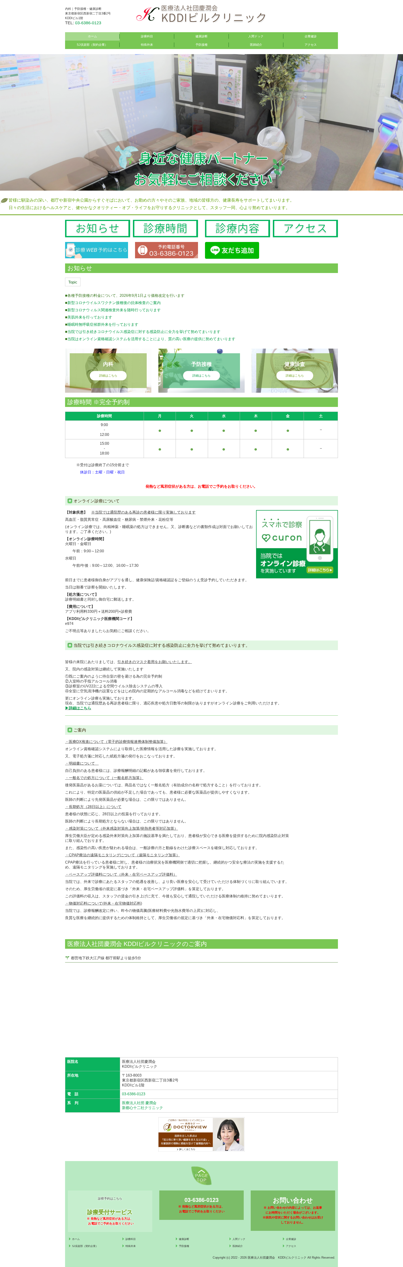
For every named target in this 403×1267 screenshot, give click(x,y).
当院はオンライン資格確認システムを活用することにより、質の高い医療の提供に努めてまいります (151, 339)
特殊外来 (147, 44)
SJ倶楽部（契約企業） (92, 44)
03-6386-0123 (88, 23)
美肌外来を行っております (89, 317)
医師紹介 (256, 44)
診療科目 (147, 36)
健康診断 (201, 36)
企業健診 (311, 36)
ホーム (92, 36)
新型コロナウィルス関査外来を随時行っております (114, 310)
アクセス (311, 44)
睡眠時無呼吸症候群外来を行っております (102, 324)
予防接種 (201, 44)
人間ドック (256, 36)
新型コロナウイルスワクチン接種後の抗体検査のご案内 (114, 303)
